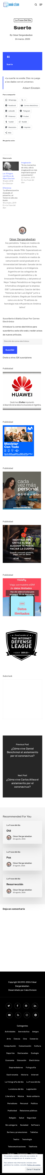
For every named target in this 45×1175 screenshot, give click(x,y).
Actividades (10, 1032)
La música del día (16, 1089)
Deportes (10, 1053)
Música (21, 1096)
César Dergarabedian (23, 35)
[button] (41, 4)
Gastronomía (12, 1075)
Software (35, 1125)
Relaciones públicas (28, 1111)
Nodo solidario (33, 1096)
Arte (9, 1039)
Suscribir (10, 350)
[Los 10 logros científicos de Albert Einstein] (11, 166)
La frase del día (23, 20)
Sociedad (24, 1125)
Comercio (34, 1039)
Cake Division (30, 990)
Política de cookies (33, 1165)
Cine (25, 1039)
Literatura (10, 1096)
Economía (10, 1060)
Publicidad (12, 1111)
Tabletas (34, 1132)
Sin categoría (11, 1125)
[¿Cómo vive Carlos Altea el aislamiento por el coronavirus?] (22, 781)
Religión (12, 1118)
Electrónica (34, 1060)
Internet (34, 1075)
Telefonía (33, 1147)
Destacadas (23, 1053)
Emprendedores (16, 1068)
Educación (21, 1060)
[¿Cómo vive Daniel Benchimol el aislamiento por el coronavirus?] (22, 751)
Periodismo (12, 1104)
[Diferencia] (12, 198)
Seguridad (31, 1118)
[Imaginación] (30, 173)
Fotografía (31, 1068)
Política (34, 1104)
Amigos (35, 1032)
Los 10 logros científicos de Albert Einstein (9, 176)
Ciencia (17, 1039)
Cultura (37, 1046)
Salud (21, 1118)
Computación (10, 1046)
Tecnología (27, 1139)
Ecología (35, 1053)
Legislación (31, 1089)
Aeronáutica (23, 1032)
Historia (24, 1075)
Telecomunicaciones (17, 1147)
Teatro (16, 1139)
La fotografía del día (14, 1082)
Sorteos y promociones (17, 1132)
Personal (24, 1104)
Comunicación (25, 1046)
